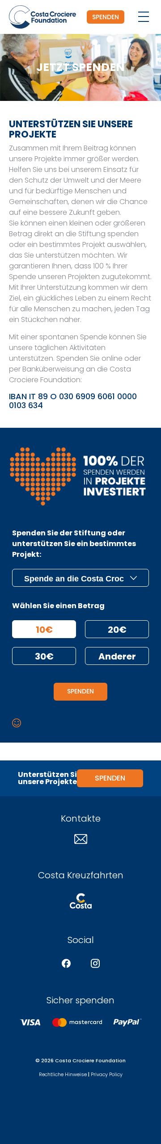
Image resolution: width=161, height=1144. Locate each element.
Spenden (105, 17)
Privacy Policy (107, 1074)
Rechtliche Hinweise (63, 1074)
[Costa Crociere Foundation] (42, 17)
